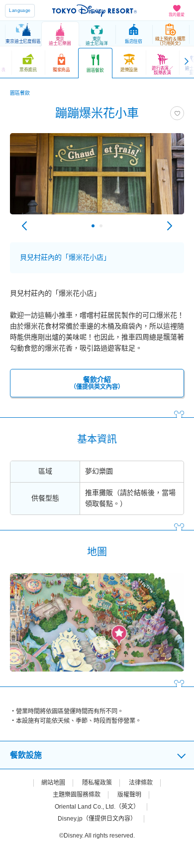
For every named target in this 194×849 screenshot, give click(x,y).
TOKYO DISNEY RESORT (94, 10)
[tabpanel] (97, 178)
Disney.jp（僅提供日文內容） (97, 818)
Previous (24, 225)
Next (169, 225)
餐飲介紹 (97, 383)
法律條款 (141, 782)
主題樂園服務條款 (76, 794)
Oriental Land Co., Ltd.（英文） (97, 806)
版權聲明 (129, 794)
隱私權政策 (97, 782)
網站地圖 (53, 782)
